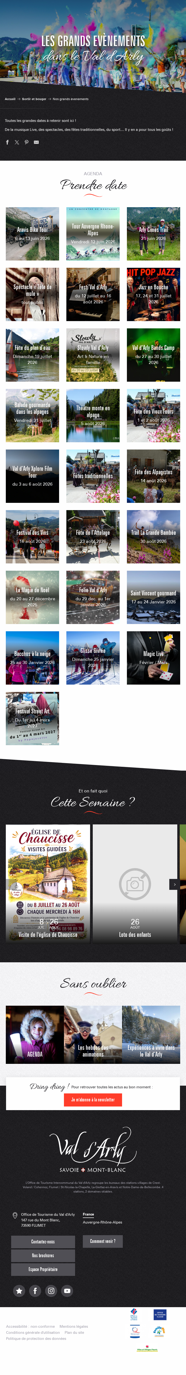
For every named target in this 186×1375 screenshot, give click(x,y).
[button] (11, 884)
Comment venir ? (103, 1241)
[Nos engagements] (159, 1314)
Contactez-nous (43, 1241)
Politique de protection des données (36, 1339)
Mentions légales (74, 1326)
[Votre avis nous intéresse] (19, 1293)
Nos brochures (43, 1255)
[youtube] (67, 1293)
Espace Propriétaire (43, 1269)
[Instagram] (51, 1293)
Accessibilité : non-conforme (30, 1326)
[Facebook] (35, 1293)
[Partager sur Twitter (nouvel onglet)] (17, 143)
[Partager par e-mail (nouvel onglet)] (36, 143)
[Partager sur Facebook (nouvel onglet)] (7, 143)
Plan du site (74, 1333)
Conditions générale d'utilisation (33, 1333)
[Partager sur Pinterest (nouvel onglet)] (26, 143)
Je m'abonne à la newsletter (93, 1099)
